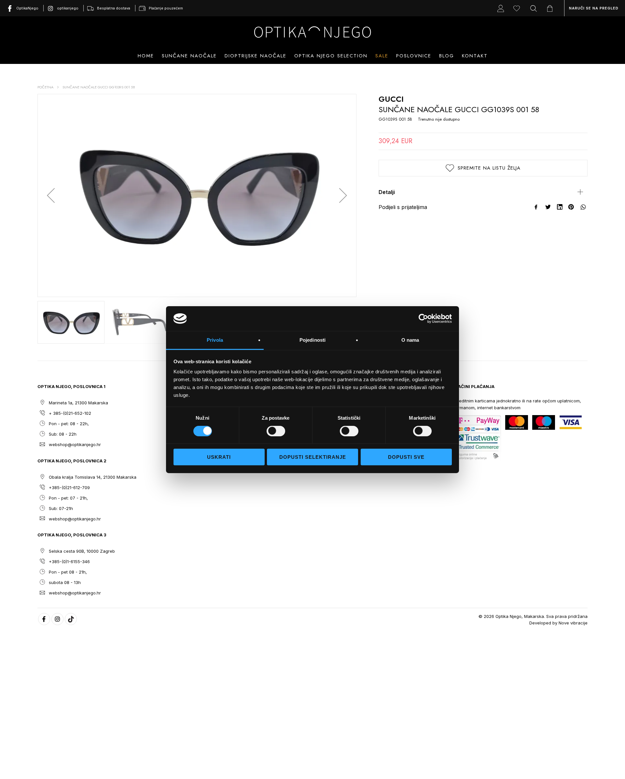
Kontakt (475, 55)
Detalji (387, 192)
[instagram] (57, 619)
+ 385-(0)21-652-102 (70, 413)
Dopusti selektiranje (312, 457)
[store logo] (312, 32)
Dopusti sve (406, 457)
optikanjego (67, 8)
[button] (51, 195)
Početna (45, 87)
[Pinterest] (571, 207)
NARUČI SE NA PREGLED (593, 8)
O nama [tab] (410, 340)
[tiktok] (71, 619)
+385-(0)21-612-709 (69, 487)
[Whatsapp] (583, 207)
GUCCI (391, 99)
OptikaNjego (27, 8)
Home (146, 55)
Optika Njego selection (331, 55)
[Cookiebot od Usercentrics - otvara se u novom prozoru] (423, 318)
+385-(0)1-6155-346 (69, 561)
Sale (381, 55)
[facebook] (44, 619)
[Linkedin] (559, 207)
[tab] (483, 192)
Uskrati (219, 457)
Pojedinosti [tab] (312, 340)
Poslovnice (413, 55)
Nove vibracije (573, 622)
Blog (446, 55)
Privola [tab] (215, 340)
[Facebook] (536, 207)
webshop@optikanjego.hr (75, 444)
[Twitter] (548, 207)
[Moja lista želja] (518, 8)
